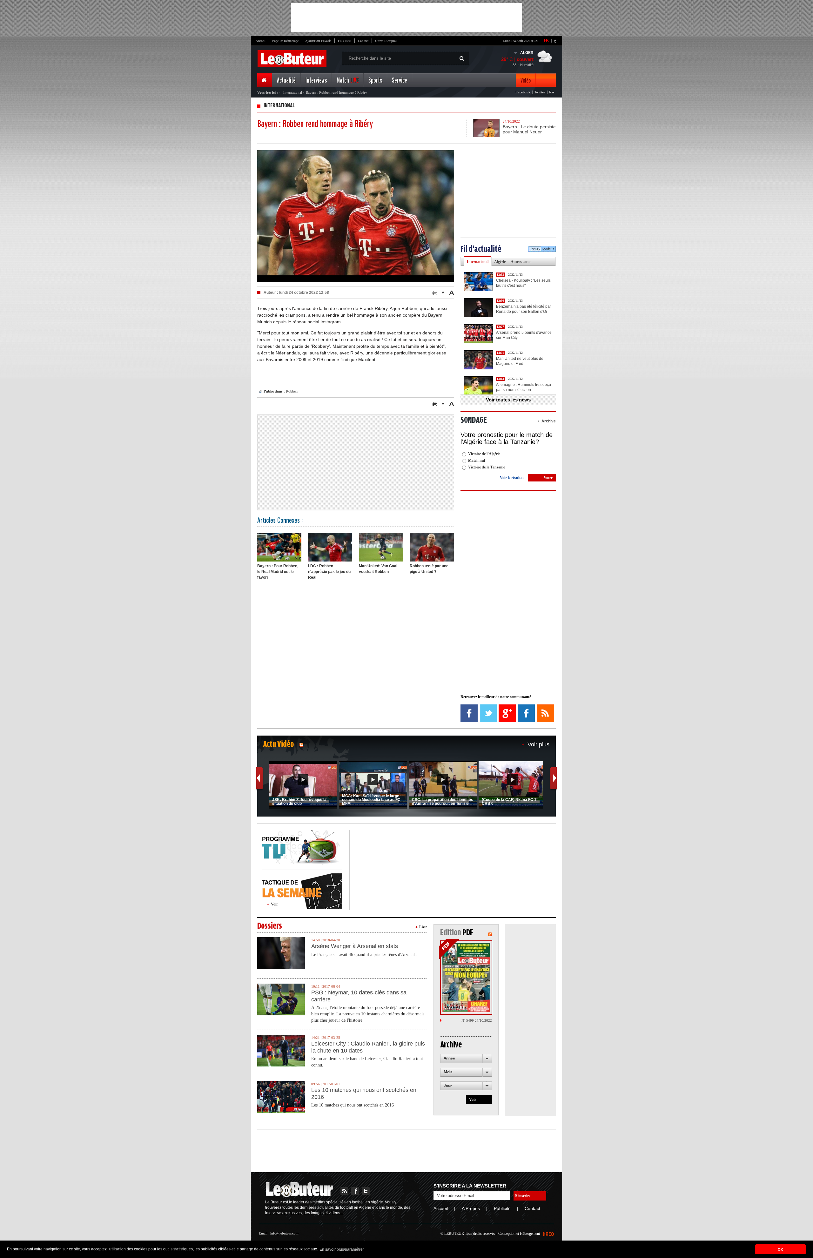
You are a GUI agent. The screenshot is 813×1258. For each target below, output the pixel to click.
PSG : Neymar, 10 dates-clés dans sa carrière (358, 996)
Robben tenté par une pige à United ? (429, 569)
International (292, 92)
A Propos (471, 1208)
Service (399, 80)
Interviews (316, 80)
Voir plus (538, 744)
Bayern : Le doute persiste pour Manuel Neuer (529, 129)
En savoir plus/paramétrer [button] (341, 1249)
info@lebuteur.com (284, 1233)
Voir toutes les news (508, 399)
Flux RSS (344, 41)
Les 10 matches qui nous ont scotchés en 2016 (363, 1093)
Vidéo (526, 80)
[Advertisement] (406, 17)
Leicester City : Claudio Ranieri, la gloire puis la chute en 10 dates (368, 1047)
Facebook (522, 92)
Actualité (286, 80)
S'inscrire (522, 1196)
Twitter (539, 92)
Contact (363, 41)
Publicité (502, 1208)
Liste (423, 927)
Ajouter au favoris (318, 41)
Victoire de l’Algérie (484, 454)
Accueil (260, 41)
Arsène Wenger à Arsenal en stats (354, 946)
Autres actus (521, 261)
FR (546, 40)
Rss (551, 92)
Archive (548, 421)
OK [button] (780, 1249)
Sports (375, 80)
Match (348, 80)
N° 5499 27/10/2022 (476, 1020)
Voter (548, 477)
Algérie (500, 261)
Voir (274, 904)
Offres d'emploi (386, 41)
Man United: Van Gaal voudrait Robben (378, 569)
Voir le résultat (512, 477)
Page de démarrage (285, 41)
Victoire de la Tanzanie (486, 467)
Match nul (476, 460)
